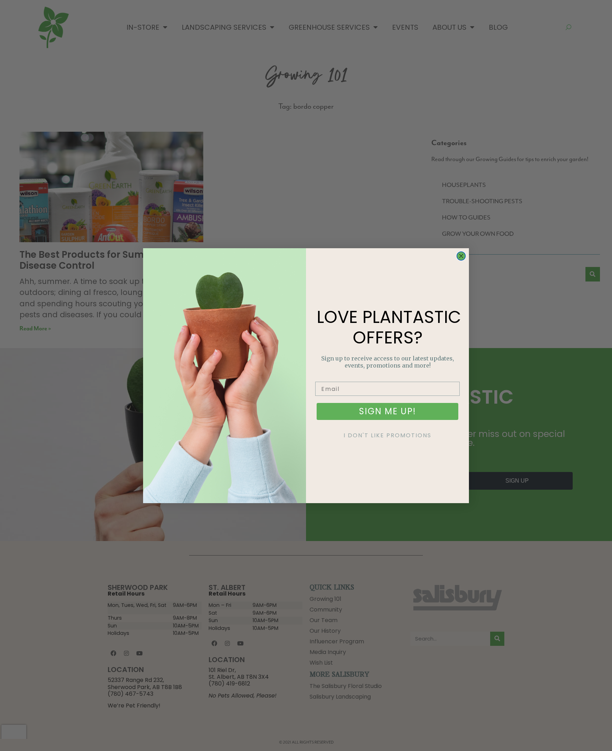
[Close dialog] (461, 256)
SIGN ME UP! (387, 411)
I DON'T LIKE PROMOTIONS (387, 435)
